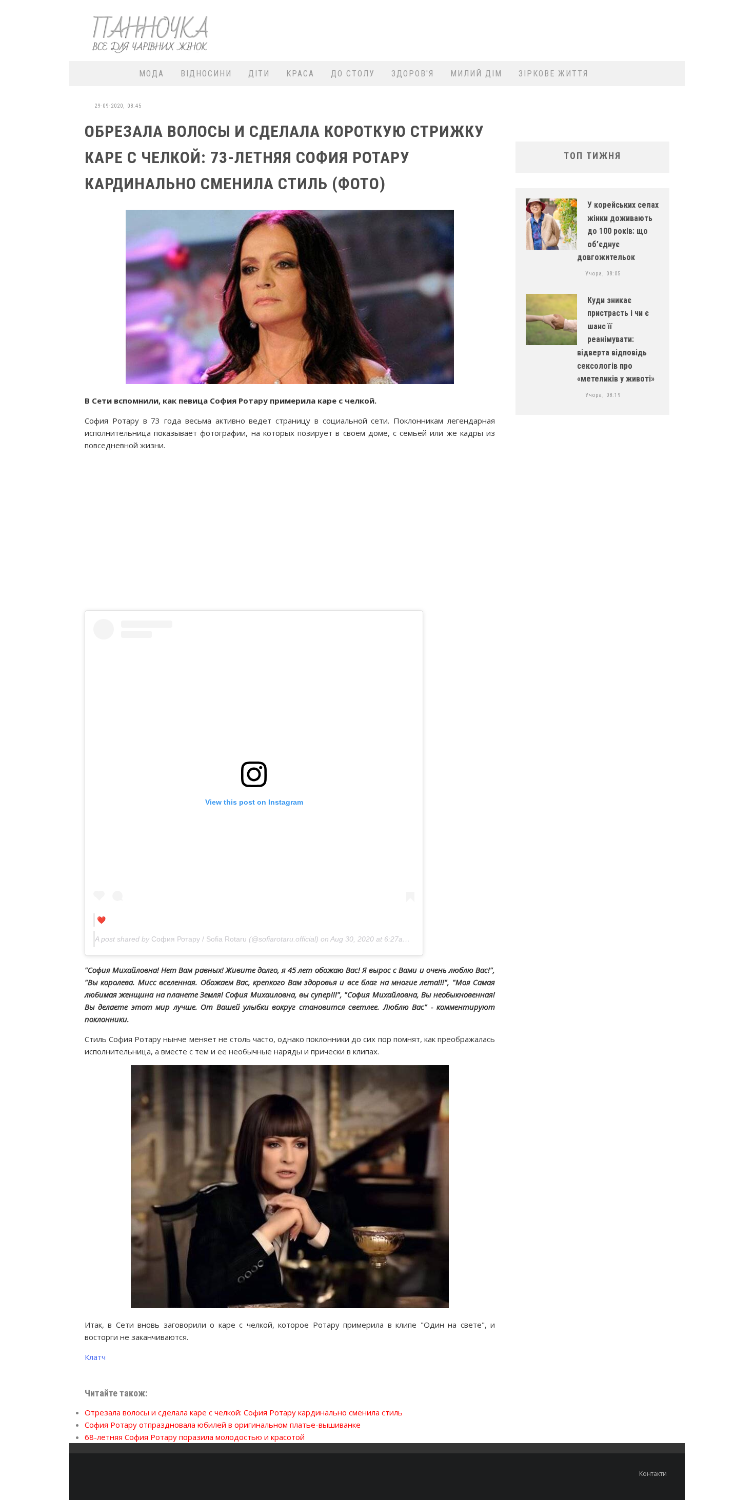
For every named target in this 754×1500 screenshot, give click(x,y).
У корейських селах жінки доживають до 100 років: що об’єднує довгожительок (618, 231)
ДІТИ (259, 73)
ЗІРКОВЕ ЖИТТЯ (553, 73)
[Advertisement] (493, 29)
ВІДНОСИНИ (206, 73)
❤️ (101, 920)
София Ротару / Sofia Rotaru (199, 939)
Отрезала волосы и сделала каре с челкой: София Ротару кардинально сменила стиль (244, 1412)
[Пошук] (670, 73)
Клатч (95, 1357)
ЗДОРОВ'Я (412, 73)
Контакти (653, 1473)
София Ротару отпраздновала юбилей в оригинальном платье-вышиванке (223, 1424)
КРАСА (300, 73)
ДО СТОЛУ (353, 73)
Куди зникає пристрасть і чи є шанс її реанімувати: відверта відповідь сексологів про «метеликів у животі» (615, 339)
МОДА (151, 73)
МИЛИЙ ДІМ (476, 73)
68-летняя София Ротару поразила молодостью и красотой (195, 1437)
